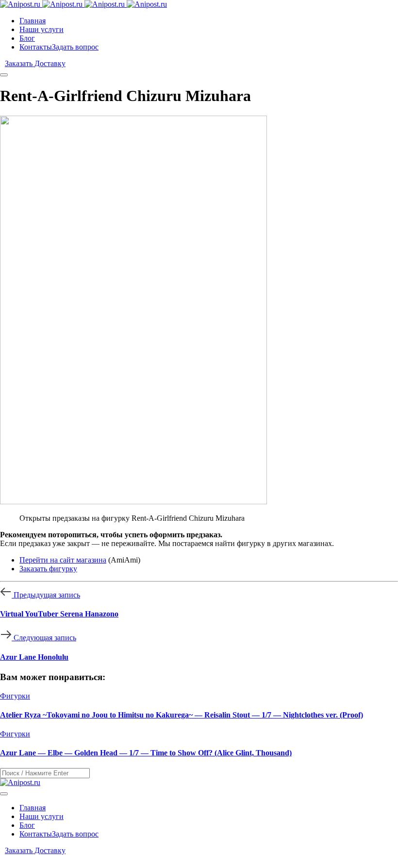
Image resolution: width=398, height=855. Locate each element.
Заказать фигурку (48, 568)
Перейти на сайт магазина (62, 560)
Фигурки (15, 696)
